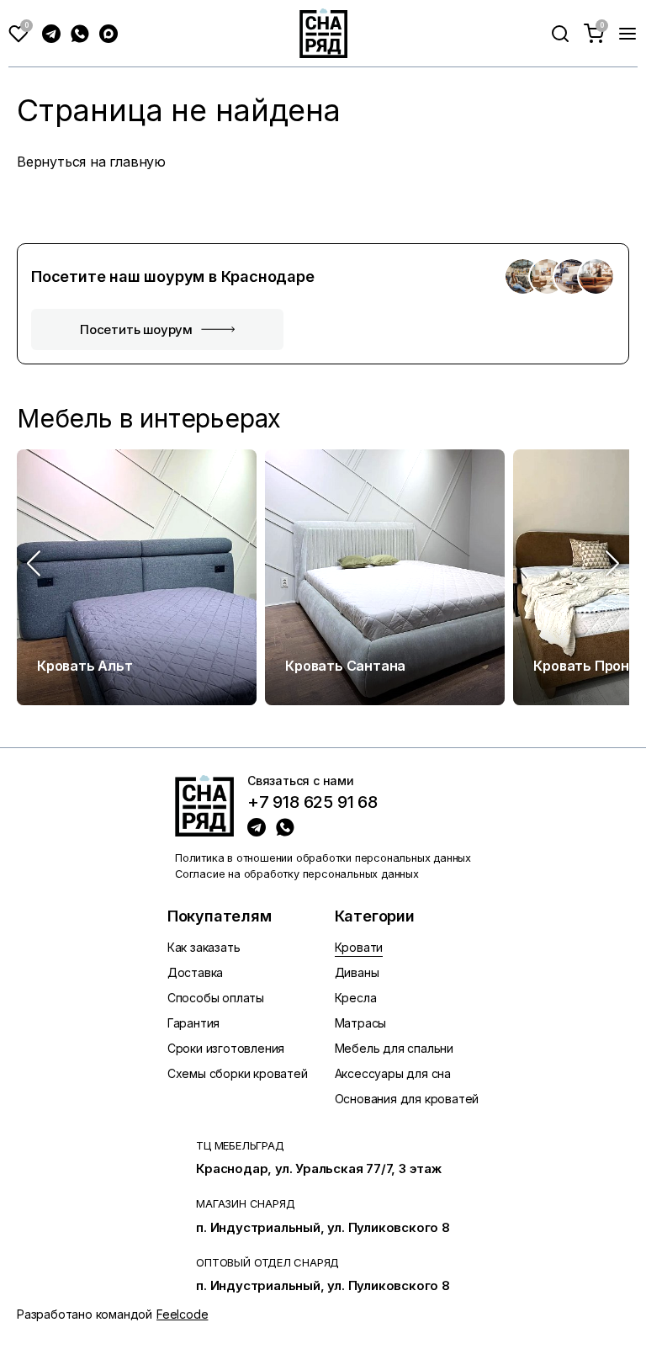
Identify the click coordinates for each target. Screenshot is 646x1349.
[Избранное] (18, 34)
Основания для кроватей (407, 1098)
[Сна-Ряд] (323, 33)
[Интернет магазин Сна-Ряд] (204, 805)
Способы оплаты (215, 998)
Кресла (356, 998)
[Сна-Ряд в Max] (108, 33)
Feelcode (182, 1314)
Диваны (357, 972)
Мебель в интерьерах (149, 419)
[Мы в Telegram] (51, 33)
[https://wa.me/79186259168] (285, 827)
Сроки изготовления (225, 1048)
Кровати (359, 947)
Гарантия (193, 1023)
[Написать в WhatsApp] (80, 33)
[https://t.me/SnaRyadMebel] (256, 827)
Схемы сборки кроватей (237, 1073)
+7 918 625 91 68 (312, 802)
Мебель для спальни (394, 1048)
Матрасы (361, 1023)
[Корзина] (594, 34)
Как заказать (204, 947)
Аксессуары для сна (393, 1073)
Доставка (195, 972)
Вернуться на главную (91, 161)
